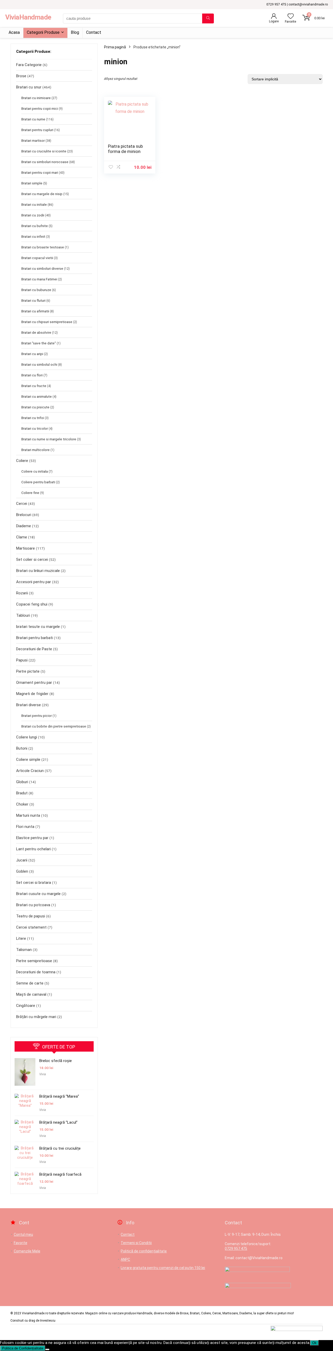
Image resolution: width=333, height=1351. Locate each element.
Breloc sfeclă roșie (55, 1060)
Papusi (22, 660)
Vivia (42, 1074)
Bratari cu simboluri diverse (42, 268)
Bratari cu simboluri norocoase (44, 162)
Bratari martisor (33, 140)
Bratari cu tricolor (34, 428)
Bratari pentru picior (36, 715)
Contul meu (23, 1234)
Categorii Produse (43, 32)
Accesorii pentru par (33, 582)
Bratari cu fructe (33, 386)
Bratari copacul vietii (37, 258)
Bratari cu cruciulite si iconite (43, 151)
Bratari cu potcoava (33, 905)
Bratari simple (31, 183)
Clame (21, 537)
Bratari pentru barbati (34, 637)
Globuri (22, 782)
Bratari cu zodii (32, 215)
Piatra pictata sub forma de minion (125, 149)
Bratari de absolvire (36, 332)
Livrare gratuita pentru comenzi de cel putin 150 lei (163, 1268)
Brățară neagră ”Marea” (59, 1096)
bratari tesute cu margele (38, 626)
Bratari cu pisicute (35, 407)
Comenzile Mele (27, 1251)
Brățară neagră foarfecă (60, 1174)
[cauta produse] (208, 18)
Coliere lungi (26, 737)
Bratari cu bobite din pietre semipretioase (53, 726)
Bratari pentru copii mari (39, 172)
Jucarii (21, 860)
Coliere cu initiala (34, 471)
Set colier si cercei (32, 559)
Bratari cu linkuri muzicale (38, 570)
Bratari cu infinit (33, 236)
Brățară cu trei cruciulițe (60, 1148)
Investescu (47, 1320)
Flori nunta (25, 826)
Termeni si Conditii (136, 1243)
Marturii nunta (28, 815)
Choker (22, 804)
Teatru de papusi (30, 916)
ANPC (125, 1259)
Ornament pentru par (34, 682)
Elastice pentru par (32, 837)
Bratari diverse (28, 705)
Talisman (24, 949)
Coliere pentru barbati (38, 482)
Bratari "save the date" (38, 343)
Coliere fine (30, 493)
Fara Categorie (29, 64)
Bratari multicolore (35, 450)
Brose (21, 76)
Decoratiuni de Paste (34, 649)
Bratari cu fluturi (33, 300)
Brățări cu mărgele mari (36, 1016)
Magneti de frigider (32, 693)
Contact (93, 32)
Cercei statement (31, 927)
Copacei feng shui (31, 604)
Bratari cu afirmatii (35, 311)
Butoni (21, 748)
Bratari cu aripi (32, 354)
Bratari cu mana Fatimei (39, 279)
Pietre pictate (28, 671)
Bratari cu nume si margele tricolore (48, 439)
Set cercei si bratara (33, 882)
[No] (47, 1349)
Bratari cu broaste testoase (42, 247)
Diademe (23, 526)
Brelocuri (23, 514)
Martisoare (25, 548)
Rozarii (22, 593)
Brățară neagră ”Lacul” (58, 1122)
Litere (21, 938)
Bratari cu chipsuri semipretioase (46, 322)
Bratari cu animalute (36, 396)
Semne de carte (29, 983)
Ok (314, 1343)
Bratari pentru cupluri (37, 130)
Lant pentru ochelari (33, 849)
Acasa (14, 32)
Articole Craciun (30, 770)
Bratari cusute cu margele (38, 893)
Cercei (21, 503)
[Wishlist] (290, 16)
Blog (75, 32)
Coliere (22, 460)
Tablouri (23, 615)
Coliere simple (28, 759)
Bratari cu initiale (34, 204)
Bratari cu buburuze (36, 290)
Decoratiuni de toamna (35, 972)
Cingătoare (25, 1005)
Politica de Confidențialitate (22, 1348)
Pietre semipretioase (34, 960)
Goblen (22, 871)
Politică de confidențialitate (144, 1251)
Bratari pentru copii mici (39, 108)
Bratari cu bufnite (34, 226)
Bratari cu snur (28, 87)
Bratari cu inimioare (36, 98)
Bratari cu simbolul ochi (39, 364)
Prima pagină (115, 47)
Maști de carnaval (31, 994)
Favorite (20, 1243)
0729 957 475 (236, 1248)
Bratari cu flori (32, 375)
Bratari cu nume (33, 119)
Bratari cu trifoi (32, 418)
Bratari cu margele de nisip (41, 194)
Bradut (22, 793)
